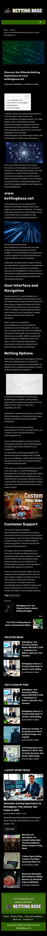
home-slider (14, 595)
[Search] (40, 22)
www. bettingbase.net (14, 100)
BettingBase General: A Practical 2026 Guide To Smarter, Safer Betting (12, 668)
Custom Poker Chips (30, 458)
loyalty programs (27, 119)
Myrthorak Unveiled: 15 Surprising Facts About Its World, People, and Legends (12, 734)
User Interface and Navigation (17, 103)
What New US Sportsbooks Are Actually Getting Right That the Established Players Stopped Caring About (12, 841)
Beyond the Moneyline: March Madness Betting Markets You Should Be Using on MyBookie (12, 879)
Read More (10, 829)
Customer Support (13, 108)
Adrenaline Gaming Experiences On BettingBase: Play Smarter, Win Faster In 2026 (23, 787)
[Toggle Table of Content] (25, 97)
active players (14, 130)
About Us (17, 919)
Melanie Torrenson (14, 84)
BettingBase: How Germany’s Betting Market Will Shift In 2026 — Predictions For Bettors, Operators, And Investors (12, 649)
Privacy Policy (16, 916)
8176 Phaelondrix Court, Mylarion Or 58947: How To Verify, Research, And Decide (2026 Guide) (12, 753)
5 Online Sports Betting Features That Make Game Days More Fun (12, 860)
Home (6, 916)
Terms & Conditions (33, 916)
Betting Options (12, 105)
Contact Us (28, 919)
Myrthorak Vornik (31, 672)
